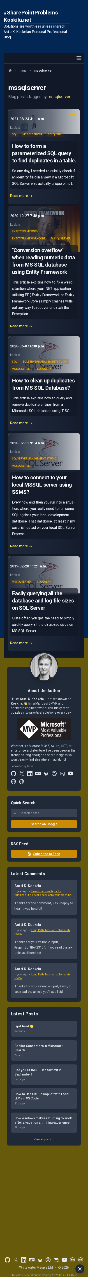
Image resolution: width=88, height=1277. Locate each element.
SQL (14, 134)
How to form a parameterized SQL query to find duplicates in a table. (44, 153)
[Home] (10, 70)
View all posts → (44, 1139)
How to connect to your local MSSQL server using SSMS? (42, 484)
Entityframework (25, 231)
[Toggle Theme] (79, 1268)
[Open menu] (79, 58)
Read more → (21, 196)
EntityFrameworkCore (29, 238)
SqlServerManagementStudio (45, 361)
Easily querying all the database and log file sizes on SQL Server (43, 600)
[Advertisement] (44, 1195)
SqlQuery (55, 134)
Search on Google (44, 824)
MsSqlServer (32, 134)
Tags (23, 70)
